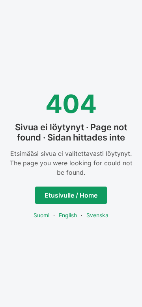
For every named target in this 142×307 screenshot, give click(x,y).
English (68, 215)
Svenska (97, 215)
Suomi (41, 215)
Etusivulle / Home (71, 195)
